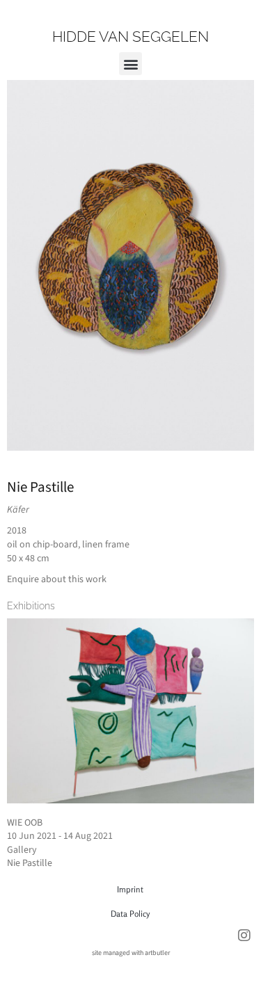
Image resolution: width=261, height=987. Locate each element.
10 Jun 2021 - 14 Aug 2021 (60, 836)
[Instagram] (244, 935)
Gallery (22, 850)
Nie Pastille (40, 486)
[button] (130, 63)
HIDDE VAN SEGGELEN (130, 36)
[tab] (31, 605)
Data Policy (130, 913)
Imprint (130, 889)
